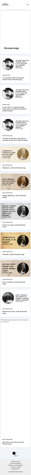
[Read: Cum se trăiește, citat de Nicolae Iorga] (15, 268)
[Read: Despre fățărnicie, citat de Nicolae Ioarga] (15, 181)
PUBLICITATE (15, 469)
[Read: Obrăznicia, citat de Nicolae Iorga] (15, 154)
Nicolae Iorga (9, 135)
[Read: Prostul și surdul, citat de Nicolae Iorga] (15, 211)
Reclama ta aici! (15, 461)
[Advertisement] (15, 30)
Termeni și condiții (15, 467)
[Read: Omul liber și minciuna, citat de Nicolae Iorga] (15, 377)
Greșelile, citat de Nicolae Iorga (13, 254)
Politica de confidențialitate (15, 465)
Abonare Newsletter (15, 463)
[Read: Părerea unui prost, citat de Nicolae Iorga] (15, 297)
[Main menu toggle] (27, 4)
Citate (3, 135)
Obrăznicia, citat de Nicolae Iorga (13, 168)
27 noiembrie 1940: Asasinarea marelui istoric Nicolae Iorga (13, 78)
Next (16, 455)
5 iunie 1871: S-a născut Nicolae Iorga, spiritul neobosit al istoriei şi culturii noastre (14, 109)
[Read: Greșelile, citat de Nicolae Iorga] (15, 240)
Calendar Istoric (6, 75)
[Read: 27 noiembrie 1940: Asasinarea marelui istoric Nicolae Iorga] (15, 64)
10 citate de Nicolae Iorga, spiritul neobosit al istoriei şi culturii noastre (15, 139)
